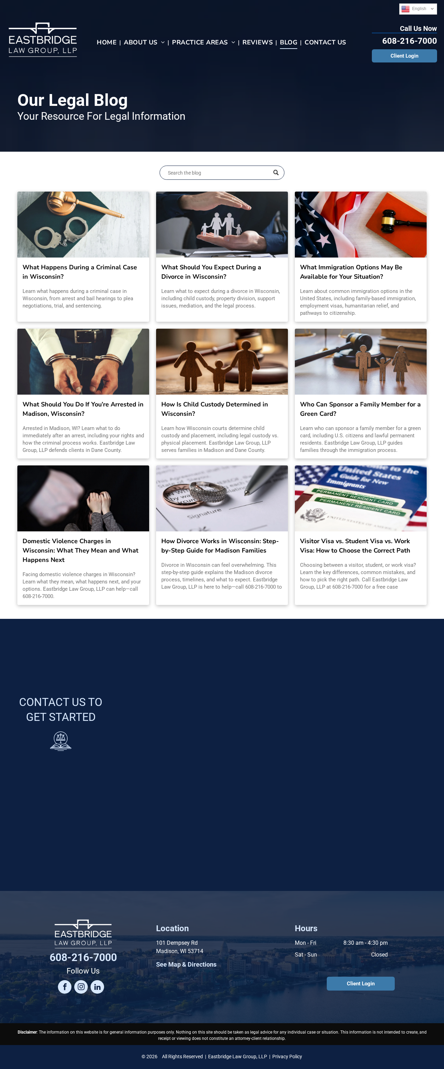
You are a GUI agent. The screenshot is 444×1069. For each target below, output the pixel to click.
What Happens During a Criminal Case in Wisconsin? (80, 272)
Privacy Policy (287, 1056)
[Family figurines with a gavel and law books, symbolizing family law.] (361, 362)
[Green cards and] (361, 498)
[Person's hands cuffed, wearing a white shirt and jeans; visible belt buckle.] (83, 362)
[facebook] (64, 987)
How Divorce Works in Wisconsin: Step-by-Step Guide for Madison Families (220, 546)
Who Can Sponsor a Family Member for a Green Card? (360, 409)
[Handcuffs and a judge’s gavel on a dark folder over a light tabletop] (83, 225)
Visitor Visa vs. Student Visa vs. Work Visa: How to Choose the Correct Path (355, 546)
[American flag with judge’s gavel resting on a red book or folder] (361, 225)
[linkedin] (97, 987)
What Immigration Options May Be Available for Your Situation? (351, 272)
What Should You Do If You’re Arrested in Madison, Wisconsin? (83, 409)
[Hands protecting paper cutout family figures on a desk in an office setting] (222, 225)
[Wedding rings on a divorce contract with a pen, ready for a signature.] (222, 498)
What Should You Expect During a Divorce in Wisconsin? (211, 272)
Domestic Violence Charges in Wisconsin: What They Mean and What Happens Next (80, 550)
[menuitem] (107, 42)
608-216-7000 (409, 41)
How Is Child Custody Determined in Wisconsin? (214, 409)
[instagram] (81, 987)
